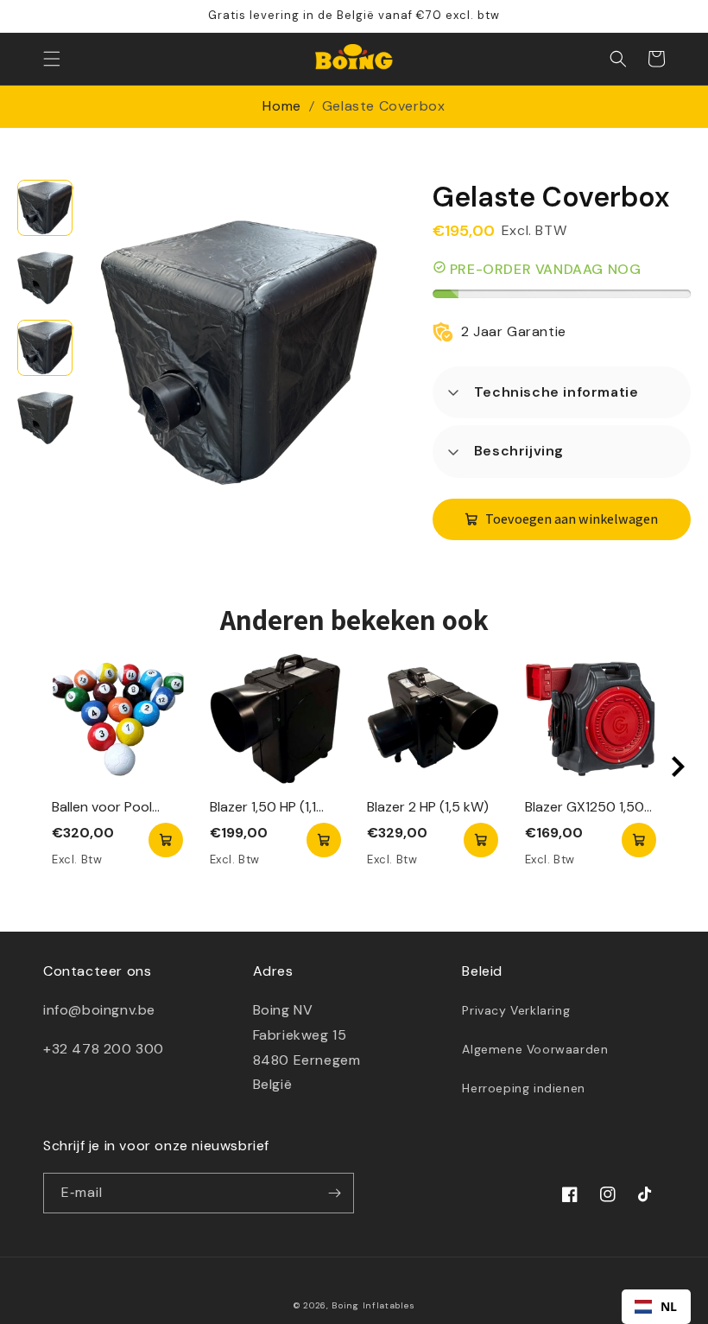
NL (669, 1306)
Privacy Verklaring (516, 1010)
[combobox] (656, 1306)
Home (281, 106)
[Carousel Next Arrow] (677, 766)
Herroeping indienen (523, 1088)
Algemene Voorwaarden (535, 1049)
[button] (52, 59)
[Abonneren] (334, 1193)
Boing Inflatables (373, 1305)
